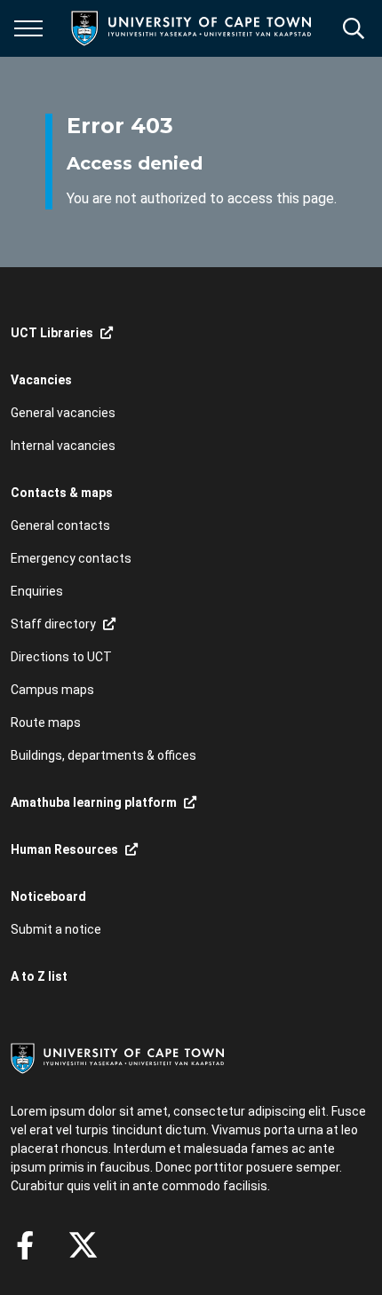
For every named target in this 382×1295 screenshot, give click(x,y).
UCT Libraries (52, 333)
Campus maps (52, 690)
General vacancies (63, 413)
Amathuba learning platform (94, 802)
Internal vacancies (63, 445)
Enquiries (37, 591)
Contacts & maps (62, 493)
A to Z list (39, 976)
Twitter (83, 1245)
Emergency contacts (71, 558)
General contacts (60, 525)
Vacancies (41, 380)
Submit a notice (56, 929)
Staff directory (53, 624)
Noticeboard (48, 896)
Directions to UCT (61, 657)
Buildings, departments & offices (103, 755)
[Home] (117, 1057)
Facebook (25, 1245)
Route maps (46, 722)
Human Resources (64, 849)
